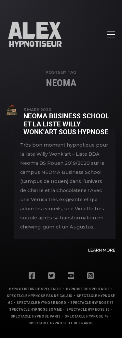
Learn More (101, 250)
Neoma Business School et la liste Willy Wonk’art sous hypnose (66, 124)
